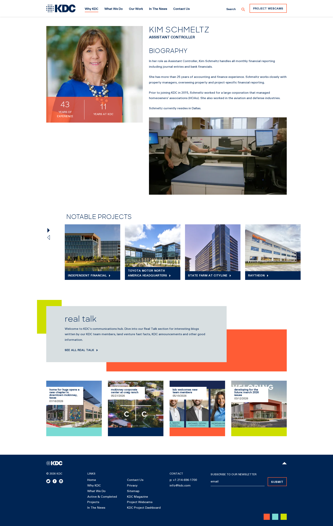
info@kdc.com (180, 485)
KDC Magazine (137, 496)
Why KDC (94, 485)
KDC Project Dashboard (144, 507)
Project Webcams (268, 8)
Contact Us (135, 479)
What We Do (96, 491)
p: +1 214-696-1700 (183, 479)
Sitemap (133, 491)
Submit (277, 482)
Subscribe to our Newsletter (233, 474)
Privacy (132, 485)
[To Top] (284, 463)
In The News (96, 507)
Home (91, 479)
